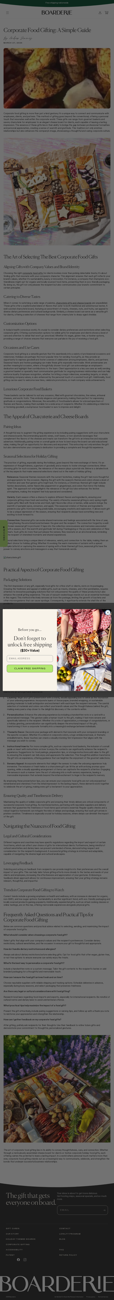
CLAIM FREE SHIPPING (29, 668)
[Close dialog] (107, 612)
